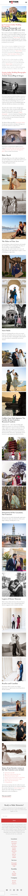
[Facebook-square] (17, 890)
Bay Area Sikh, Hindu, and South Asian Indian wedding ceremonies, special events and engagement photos (13, 150)
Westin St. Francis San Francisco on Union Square (15, 777)
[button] (26, 2)
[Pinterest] (21, 890)
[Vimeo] (14, 890)
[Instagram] (10, 890)
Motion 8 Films (9, 64)
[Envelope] (6, 890)
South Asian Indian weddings (14, 54)
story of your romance (20, 122)
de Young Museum (8, 782)
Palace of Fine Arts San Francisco (11, 780)
